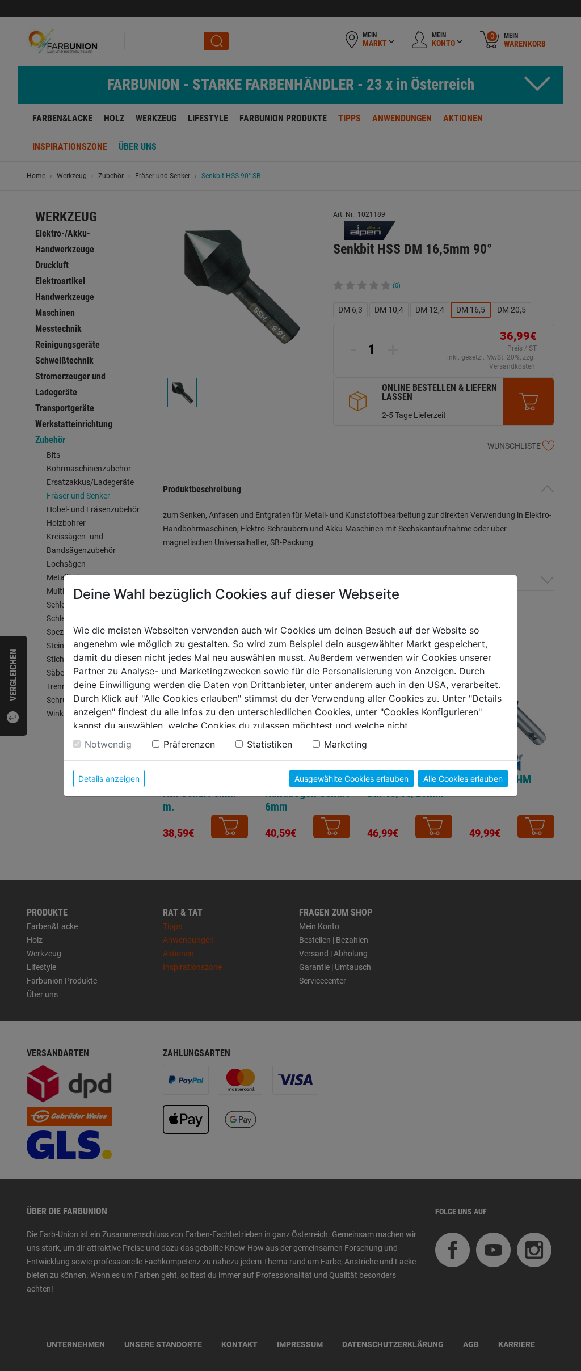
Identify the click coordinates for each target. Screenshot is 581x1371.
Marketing (345, 744)
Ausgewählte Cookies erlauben (351, 778)
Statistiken (269, 744)
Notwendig (108, 744)
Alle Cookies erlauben (463, 778)
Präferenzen (189, 744)
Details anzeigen (109, 778)
